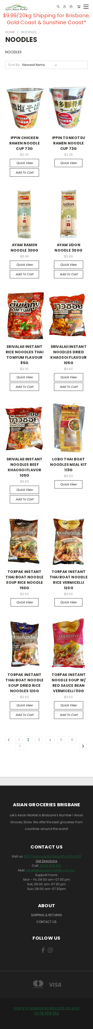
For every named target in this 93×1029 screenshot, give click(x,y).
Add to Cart (24, 172)
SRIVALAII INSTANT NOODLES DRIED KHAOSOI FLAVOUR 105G (68, 354)
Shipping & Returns (46, 915)
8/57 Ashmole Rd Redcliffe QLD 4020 (52, 856)
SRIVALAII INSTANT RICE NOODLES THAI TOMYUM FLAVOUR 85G (24, 354)
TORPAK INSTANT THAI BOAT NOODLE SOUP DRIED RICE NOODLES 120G (24, 682)
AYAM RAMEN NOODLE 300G (24, 247)
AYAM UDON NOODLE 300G (68, 247)
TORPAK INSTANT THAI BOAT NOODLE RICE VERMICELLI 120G (69, 579)
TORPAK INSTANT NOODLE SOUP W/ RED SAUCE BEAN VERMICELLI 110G (69, 682)
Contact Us (46, 922)
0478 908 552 (50, 865)
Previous (8, 1024)
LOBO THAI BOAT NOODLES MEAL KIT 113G (68, 465)
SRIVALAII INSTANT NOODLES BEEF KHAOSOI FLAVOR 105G (24, 467)
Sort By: (14, 64)
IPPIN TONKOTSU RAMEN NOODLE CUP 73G (68, 143)
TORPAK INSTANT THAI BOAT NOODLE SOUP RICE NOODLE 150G (24, 579)
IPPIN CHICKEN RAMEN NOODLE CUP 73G (24, 143)
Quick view (24, 163)
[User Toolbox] (64, 6)
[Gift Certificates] (71, 6)
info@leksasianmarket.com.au (50, 870)
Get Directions (46, 861)
